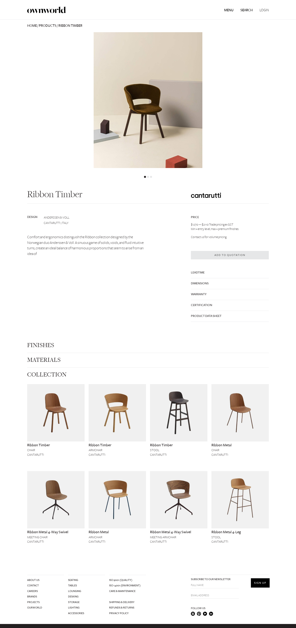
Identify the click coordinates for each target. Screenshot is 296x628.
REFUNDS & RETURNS (121, 607)
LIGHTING (74, 607)
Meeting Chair (37, 537)
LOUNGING (74, 591)
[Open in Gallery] (148, 100)
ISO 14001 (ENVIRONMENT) (125, 585)
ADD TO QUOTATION (229, 255)
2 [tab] (148, 177)
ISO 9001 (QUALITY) (120, 580)
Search (246, 10)
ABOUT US (33, 580)
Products (47, 26)
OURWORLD (34, 607)
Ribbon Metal (221, 445)
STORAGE (74, 602)
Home (32, 26)
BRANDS (32, 596)
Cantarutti (35, 455)
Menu (229, 10)
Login (264, 10)
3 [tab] (151, 177)
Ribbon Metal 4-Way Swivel (47, 532)
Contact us (197, 237)
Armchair (95, 450)
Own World (46, 10)
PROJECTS (33, 602)
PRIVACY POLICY (119, 613)
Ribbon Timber (38, 445)
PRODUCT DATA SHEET (206, 316)
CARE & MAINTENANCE (122, 591)
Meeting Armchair (163, 537)
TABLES (72, 585)
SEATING (73, 580)
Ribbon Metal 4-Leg (226, 532)
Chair (31, 450)
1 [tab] (145, 177)
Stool (154, 450)
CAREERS (32, 591)
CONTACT (33, 585)
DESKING (73, 596)
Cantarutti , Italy (56, 223)
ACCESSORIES (76, 613)
